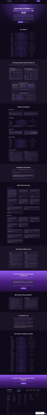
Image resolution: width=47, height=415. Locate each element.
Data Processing (28, 413)
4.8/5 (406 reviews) (31, 370)
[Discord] (10, 391)
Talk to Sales (31, 396)
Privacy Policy (17, 413)
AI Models (13, 396)
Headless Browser (14, 398)
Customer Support (8, 406)
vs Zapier (25, 400)
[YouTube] (9, 391)
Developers (8, 409)
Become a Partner (25, 395)
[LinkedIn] (8, 391)
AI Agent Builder (8, 396)
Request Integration (31, 398)
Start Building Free (23, 288)
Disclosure (30, 413)
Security (19, 404)
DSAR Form (33, 413)
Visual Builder (14, 395)
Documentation (19, 396)
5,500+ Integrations (14, 399)
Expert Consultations (32, 399)
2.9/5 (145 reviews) (32, 53)
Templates (14, 400)
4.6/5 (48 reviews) (21, 53)
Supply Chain (8, 408)
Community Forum (20, 399)
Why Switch (25, 399)
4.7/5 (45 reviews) (21, 371)
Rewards (19, 403)
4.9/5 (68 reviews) (21, 370)
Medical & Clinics (8, 404)
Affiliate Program (25, 396)
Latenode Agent (9, 395)
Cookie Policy (20, 413)
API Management (8, 398)
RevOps (7, 410)
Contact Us (31, 395)
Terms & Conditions (14, 413)
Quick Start (19, 395)
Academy (19, 398)
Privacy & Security (24, 413)
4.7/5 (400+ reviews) (31, 371)
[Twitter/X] (7, 391)
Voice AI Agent (36, 395)
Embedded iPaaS (8, 399)
